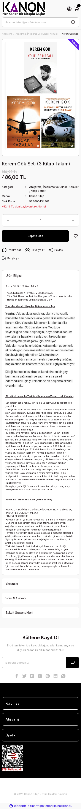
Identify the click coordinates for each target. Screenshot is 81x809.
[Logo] (24, 9)
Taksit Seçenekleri (19, 612)
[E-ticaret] (40, 805)
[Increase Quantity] (73, 220)
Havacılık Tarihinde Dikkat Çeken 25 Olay (29, 299)
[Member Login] (69, 8)
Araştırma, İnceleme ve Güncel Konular (54, 187)
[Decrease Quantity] (8, 220)
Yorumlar (11, 584)
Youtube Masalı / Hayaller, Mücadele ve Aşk (30, 293)
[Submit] (72, 662)
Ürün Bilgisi (13, 276)
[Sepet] (76, 8)
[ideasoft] (18, 806)
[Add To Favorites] (75, 236)
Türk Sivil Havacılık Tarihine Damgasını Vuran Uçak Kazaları (40, 296)
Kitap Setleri (38, 190)
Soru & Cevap (15, 598)
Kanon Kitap (36, 196)
